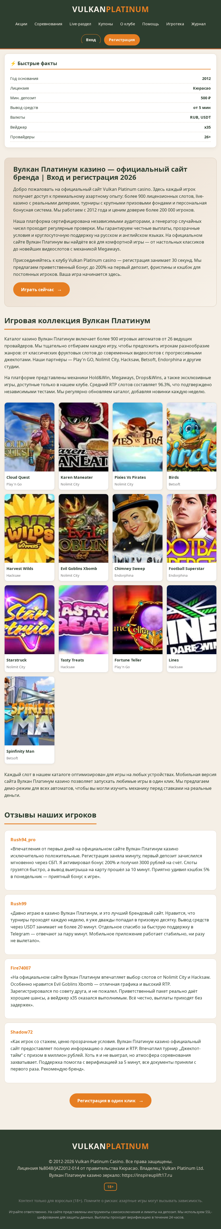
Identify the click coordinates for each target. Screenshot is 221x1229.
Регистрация (122, 39)
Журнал (198, 23)
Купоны (105, 23)
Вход (91, 39)
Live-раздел (80, 23)
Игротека (175, 23)
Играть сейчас (37, 290)
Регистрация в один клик (106, 1101)
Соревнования (48, 23)
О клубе (127, 23)
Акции (21, 23)
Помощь (150, 23)
